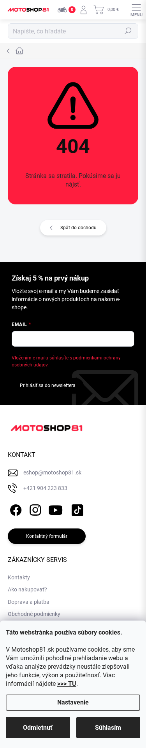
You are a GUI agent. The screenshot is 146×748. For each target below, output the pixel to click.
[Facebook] (14, 508)
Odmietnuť (38, 727)
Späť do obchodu (78, 227)
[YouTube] (55, 508)
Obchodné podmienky (34, 614)
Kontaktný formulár (46, 536)
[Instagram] (34, 508)
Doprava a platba (28, 602)
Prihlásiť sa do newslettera (48, 385)
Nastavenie (73, 702)
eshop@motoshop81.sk (52, 472)
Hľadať (128, 31)
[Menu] (136, 9)
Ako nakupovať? (27, 589)
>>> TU (66, 683)
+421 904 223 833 (45, 488)
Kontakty (19, 577)
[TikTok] (76, 508)
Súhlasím (108, 727)
